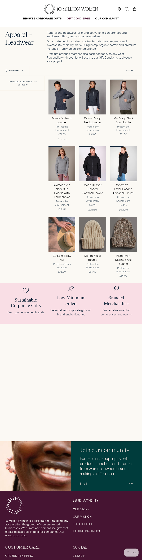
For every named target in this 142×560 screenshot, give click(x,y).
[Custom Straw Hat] (61, 234)
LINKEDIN (79, 555)
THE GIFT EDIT (82, 524)
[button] (42, 18)
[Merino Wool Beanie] (92, 234)
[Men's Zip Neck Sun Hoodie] (123, 97)
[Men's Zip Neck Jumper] (61, 97)
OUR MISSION (82, 516)
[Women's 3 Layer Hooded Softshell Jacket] (123, 163)
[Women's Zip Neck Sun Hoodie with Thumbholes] (61, 163)
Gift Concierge (108, 57)
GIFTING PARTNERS (86, 531)
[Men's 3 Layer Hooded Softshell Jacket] (92, 163)
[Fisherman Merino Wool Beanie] (123, 234)
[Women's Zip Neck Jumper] (92, 97)
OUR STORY (81, 509)
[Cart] (135, 9)
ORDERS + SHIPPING (19, 555)
